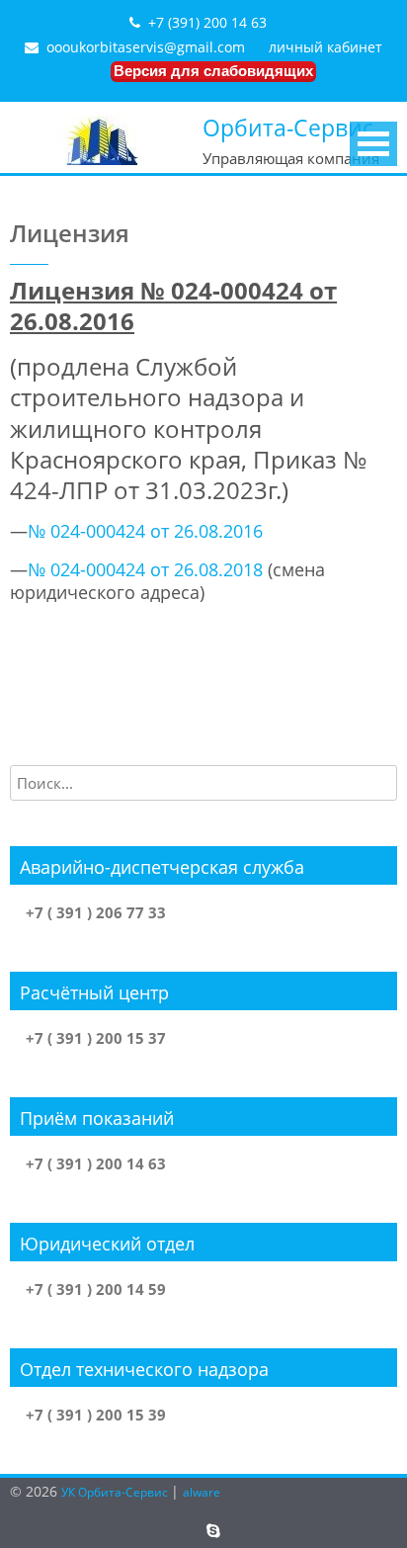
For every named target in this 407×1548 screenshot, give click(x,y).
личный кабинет (325, 47)
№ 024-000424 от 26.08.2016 (145, 531)
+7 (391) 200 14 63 (207, 22)
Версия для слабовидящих (213, 70)
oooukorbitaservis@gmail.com (145, 47)
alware (201, 1492)
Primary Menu (373, 144)
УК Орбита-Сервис (116, 1492)
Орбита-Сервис (288, 127)
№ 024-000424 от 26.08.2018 (145, 569)
